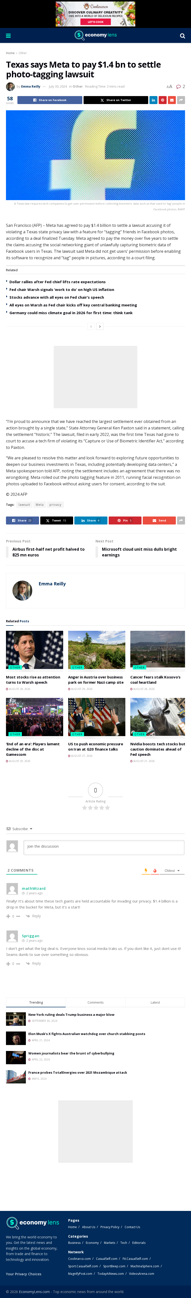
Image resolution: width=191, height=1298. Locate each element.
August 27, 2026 (81, 756)
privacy (55, 505)
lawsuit (24, 505)
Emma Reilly (30, 86)
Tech (123, 1243)
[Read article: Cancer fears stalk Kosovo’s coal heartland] (159, 651)
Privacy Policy (109, 1227)
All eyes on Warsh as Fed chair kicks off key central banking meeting (73, 304)
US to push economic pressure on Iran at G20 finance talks (95, 746)
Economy (92, 1243)
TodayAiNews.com (110, 1274)
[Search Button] (182, 35)
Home (10, 53)
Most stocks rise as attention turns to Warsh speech (33, 679)
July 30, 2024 (58, 86)
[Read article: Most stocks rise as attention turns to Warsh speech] (34, 651)
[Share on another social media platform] (181, 100)
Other (23, 53)
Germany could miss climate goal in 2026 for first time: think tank (71, 312)
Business (74, 1243)
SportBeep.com (114, 1266)
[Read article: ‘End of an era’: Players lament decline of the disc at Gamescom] (34, 718)
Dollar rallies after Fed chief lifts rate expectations (57, 281)
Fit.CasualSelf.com (135, 1259)
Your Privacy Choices (23, 1274)
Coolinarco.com (79, 1259)
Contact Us (132, 1227)
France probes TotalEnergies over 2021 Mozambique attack (77, 1072)
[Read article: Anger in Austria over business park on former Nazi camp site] (96, 651)
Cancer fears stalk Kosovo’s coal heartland (155, 679)
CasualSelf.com (106, 1259)
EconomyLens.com (34, 1291)
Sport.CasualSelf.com (83, 1266)
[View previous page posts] (91, 326)
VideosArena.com (141, 1274)
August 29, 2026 (81, 689)
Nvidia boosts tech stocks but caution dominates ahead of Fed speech (157, 749)
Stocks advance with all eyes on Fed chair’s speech (56, 297)
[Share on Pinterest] (163, 100)
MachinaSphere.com (145, 1266)
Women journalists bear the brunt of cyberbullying (71, 1053)
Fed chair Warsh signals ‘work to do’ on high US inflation (61, 289)
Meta (40, 505)
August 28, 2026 (19, 689)
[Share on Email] (172, 100)
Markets (109, 1243)
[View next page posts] (100, 326)
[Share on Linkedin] (153, 100)
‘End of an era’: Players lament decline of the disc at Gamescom (33, 749)
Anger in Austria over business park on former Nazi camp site (95, 679)
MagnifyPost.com (80, 1274)
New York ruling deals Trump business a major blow (71, 1014)
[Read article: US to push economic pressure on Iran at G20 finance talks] (96, 718)
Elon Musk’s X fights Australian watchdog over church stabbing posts (86, 1034)
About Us (88, 1227)
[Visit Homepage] (95, 35)
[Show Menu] (8, 35)
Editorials (138, 1243)
